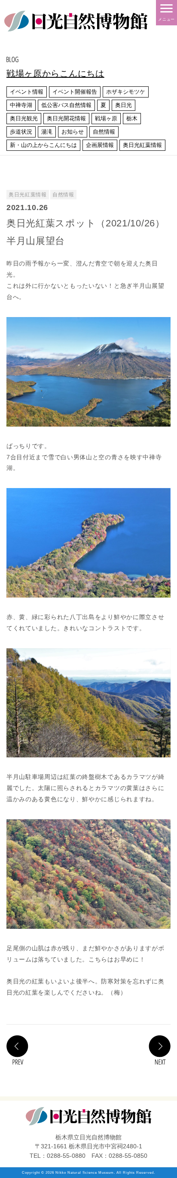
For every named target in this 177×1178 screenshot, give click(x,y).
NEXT (160, 1050)
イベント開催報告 (74, 92)
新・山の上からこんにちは (43, 145)
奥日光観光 (24, 118)
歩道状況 (21, 131)
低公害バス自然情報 (66, 105)
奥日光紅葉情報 (142, 145)
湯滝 (46, 131)
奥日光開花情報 (66, 118)
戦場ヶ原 (106, 118)
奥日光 (123, 105)
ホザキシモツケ (125, 92)
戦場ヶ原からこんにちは (55, 73)
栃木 (131, 118)
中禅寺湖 (21, 105)
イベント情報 (26, 92)
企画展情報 (100, 145)
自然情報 (104, 131)
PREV (17, 1050)
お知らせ (72, 131)
